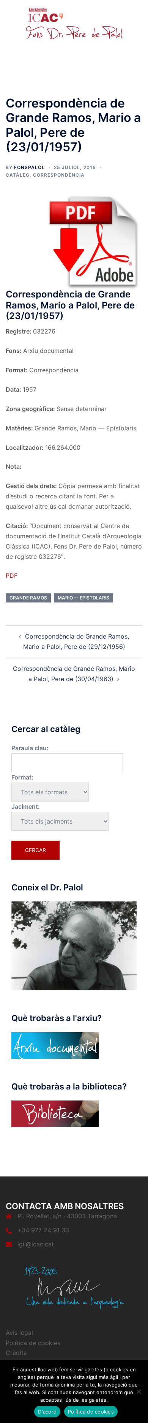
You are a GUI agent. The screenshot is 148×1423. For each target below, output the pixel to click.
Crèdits (16, 1353)
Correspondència (59, 175)
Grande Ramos (28, 598)
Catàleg (18, 175)
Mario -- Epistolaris (83, 598)
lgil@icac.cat (35, 1244)
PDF (11, 575)
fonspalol (29, 167)
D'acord (47, 1412)
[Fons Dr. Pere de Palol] (74, 23)
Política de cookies (33, 1343)
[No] (138, 1391)
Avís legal (19, 1332)
